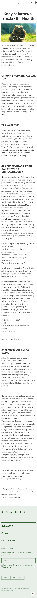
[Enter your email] (34, 560)
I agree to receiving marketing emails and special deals (17, 566)
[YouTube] (13, 512)
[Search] (31, 3)
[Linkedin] (26, 512)
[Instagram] (8, 512)
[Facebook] (3, 512)
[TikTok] (22, 512)
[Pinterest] (17, 512)
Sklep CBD (7, 526)
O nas (4, 533)
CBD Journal (8, 540)
